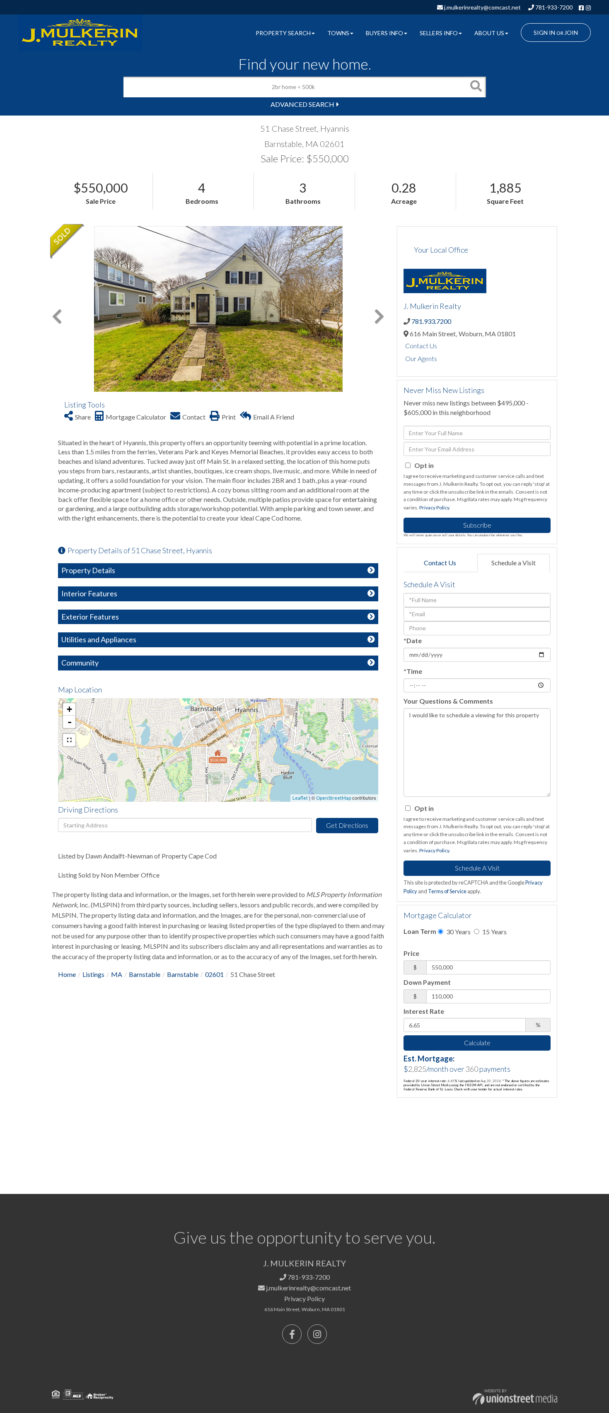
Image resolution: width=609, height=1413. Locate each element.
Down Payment (427, 982)
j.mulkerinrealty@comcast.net (482, 7)
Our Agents (421, 358)
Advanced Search (302, 104)
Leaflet (300, 798)
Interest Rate (424, 1011)
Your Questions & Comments (448, 701)
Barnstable (144, 974)
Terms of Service (447, 891)
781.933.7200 (431, 321)
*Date (413, 640)
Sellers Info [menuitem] (439, 32)
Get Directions (347, 825)
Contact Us (421, 346)
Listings (93, 974)
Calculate (477, 1042)
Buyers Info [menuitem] (384, 32)
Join (571, 32)
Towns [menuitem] (338, 32)
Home (67, 974)
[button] (475, 87)
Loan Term (420, 931)
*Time (413, 671)
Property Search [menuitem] (283, 32)
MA (116, 974)
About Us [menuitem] (489, 32)
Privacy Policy (434, 507)
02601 (214, 974)
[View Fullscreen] (69, 740)
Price (411, 953)
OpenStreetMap (333, 798)
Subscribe (477, 525)
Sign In (544, 32)
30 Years (458, 932)
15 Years (494, 932)
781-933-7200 (553, 7)
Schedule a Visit (513, 563)
